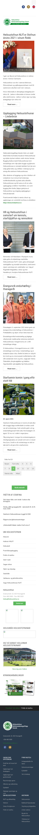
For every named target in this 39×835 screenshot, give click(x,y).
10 (18, 468)
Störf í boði (6, 560)
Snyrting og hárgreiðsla (28, 806)
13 (33, 468)
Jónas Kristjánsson (9, 806)
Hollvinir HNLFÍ (8, 541)
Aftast (18, 473)
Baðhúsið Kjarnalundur (28, 803)
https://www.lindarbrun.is (12, 203)
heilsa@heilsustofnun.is (11, 599)
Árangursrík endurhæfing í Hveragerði (17, 287)
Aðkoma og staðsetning (10, 784)
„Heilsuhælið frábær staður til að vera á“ (16, 525)
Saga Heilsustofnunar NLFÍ (12, 583)
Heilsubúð (6, 546)
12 (28, 468)
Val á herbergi (26, 774)
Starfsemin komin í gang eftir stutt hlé (19, 379)
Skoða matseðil (19, 488)
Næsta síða (9, 473)
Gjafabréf (6, 787)
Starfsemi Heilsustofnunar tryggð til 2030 (17, 514)
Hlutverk (6, 537)
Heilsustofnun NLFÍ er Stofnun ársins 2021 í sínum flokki (19, 36)
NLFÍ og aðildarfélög (9, 799)
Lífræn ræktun (26, 810)
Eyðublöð (24, 770)
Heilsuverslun (26, 799)
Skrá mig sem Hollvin (19, 669)
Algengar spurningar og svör (10, 792)
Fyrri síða (15, 464)
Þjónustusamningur (27, 767)
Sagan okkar (7, 564)
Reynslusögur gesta (9, 780)
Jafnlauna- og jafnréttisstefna (13, 578)
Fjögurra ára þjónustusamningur (14, 519)
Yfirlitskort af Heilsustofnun (26, 820)
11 (23, 468)
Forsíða (8, 708)
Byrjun (7, 464)
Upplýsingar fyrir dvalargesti (8, 770)
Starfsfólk (6, 573)
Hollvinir (5, 803)
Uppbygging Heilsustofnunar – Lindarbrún (18, 115)
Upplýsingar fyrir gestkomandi (8, 776)
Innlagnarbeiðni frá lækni (27, 762)
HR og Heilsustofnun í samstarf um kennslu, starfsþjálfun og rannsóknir (18, 215)
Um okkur (16, 708)
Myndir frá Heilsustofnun (26, 815)
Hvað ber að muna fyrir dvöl (10, 764)
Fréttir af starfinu (8, 555)
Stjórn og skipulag (9, 569)
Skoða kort (19, 603)
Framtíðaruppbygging (10, 550)
